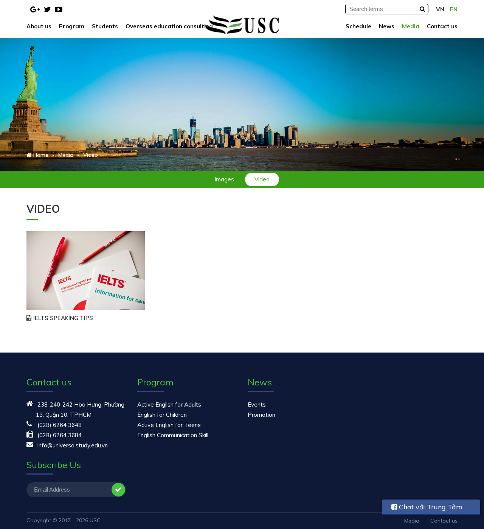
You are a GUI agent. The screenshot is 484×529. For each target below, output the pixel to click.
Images (224, 179)
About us (38, 26)
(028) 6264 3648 (59, 424)
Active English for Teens (169, 424)
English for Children (162, 414)
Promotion (261, 414)
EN (454, 9)
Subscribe (118, 490)
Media (410, 26)
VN (440, 9)
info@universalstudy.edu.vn (72, 445)
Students (105, 26)
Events (257, 404)
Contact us (442, 26)
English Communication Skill (172, 435)
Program (71, 26)
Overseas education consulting (169, 26)
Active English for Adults (169, 404)
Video (262, 179)
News (386, 26)
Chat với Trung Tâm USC (426, 509)
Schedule (358, 26)
